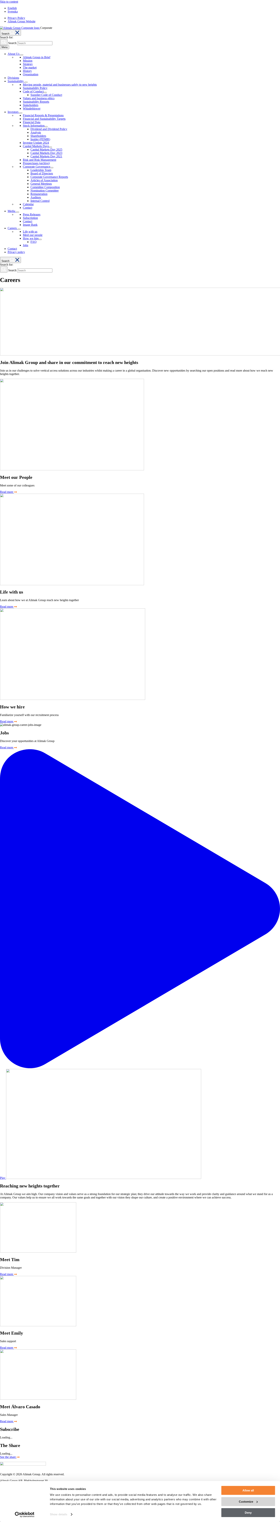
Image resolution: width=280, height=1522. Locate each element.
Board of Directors (41, 173)
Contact (27, 207)
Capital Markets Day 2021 (46, 156)
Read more (7, 491)
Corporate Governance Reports (49, 176)
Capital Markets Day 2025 (46, 149)
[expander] (21, 54)
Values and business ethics (38, 98)
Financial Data (31, 122)
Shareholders (38, 135)
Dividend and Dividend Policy (48, 129)
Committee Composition (45, 187)
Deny (248, 1512)
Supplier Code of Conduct (46, 94)
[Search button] (3, 42)
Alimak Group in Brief (36, 57)
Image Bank (30, 224)
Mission (27, 60)
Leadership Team (40, 170)
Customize (246, 1501)
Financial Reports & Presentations (43, 115)
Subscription (30, 217)
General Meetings (41, 183)
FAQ (33, 241)
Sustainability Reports (36, 101)
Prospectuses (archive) (36, 163)
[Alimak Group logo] (23, 1464)
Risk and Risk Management (39, 159)
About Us (14, 53)
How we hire (31, 238)
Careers (13, 228)
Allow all (248, 1490)
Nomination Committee (44, 190)
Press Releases (31, 214)
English (12, 8)
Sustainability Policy (35, 88)
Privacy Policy (16, 18)
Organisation (30, 74)
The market (30, 67)
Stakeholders (30, 105)
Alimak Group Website (21, 21)
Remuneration (38, 194)
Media (12, 211)
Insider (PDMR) (40, 139)
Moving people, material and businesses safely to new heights (60, 84)
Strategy (28, 64)
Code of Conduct (33, 91)
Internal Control (40, 200)
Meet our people (32, 235)
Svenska (13, 11)
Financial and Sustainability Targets (44, 118)
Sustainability (16, 81)
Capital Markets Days (36, 146)
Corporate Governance (36, 166)
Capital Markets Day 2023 (46, 153)
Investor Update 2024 (36, 142)
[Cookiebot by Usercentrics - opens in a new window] (24, 1514)
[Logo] (20, 27)
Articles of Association (44, 180)
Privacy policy (16, 252)
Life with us (30, 231)
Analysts (35, 132)
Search (12, 43)
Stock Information (34, 125)
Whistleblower (31, 108)
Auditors (35, 197)
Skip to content (9, 1)
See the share (8, 1457)
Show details (58, 1514)
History (27, 71)
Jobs (25, 245)
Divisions (13, 77)
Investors (13, 112)
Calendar (28, 204)
